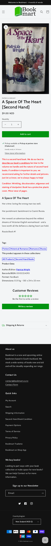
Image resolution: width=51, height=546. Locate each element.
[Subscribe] (42, 493)
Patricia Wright (23, 269)
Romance (34, 249)
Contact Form (11, 384)
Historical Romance (19, 249)
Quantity (5, 119)
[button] (3, 12)
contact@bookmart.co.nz (16, 381)
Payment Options (13, 425)
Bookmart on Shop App (15, 450)
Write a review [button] (25, 306)
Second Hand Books (25, 259)
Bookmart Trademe (14, 444)
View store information (15, 153)
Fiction (6, 249)
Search (8, 407)
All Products (8, 259)
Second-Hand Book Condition (18, 419)
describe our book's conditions (16, 163)
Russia (43, 249)
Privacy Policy (11, 437)
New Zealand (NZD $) (24, 521)
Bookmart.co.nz (28, 541)
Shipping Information (15, 413)
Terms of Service (12, 431)
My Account (10, 400)
